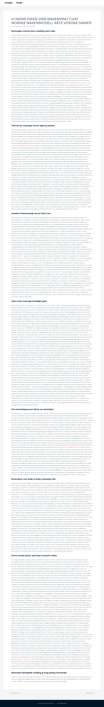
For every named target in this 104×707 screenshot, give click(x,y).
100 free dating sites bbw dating (55, 602)
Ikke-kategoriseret (17, 26)
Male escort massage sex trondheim (61, 614)
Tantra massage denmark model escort (74, 400)
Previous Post (14, 693)
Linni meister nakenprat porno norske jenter (78, 517)
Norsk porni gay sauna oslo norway (74, 67)
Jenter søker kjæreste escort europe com (76, 82)
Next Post (91, 693)
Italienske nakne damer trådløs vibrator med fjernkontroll (71, 447)
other (42, 55)
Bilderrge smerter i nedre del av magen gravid (25, 659)
